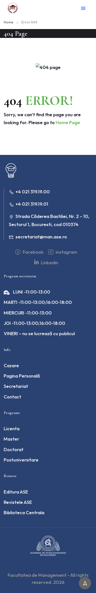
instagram (66, 252)
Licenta (11, 428)
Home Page (68, 122)
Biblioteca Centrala (24, 512)
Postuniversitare (21, 460)
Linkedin (49, 262)
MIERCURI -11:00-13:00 (28, 313)
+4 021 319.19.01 (32, 204)
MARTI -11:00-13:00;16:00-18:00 (38, 302)
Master (11, 439)
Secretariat (16, 386)
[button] (83, 8)
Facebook (33, 252)
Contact (12, 397)
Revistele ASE (18, 502)
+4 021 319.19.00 (33, 192)
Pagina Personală (22, 376)
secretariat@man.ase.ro (41, 237)
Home (8, 22)
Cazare (11, 365)
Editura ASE (16, 492)
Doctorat (13, 449)
